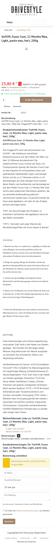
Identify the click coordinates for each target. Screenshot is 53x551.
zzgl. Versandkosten (17, 90)
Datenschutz (25, 538)
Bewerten (17, 106)
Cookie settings (11, 538)
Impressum (44, 538)
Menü (9, 22)
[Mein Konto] (41, 22)
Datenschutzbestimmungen (27, 510)
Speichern (9, 521)
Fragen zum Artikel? (14, 428)
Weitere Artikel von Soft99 (18, 431)
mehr (45, 123)
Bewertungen (8, 435)
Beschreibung (8, 118)
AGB (35, 538)
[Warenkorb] (48, 22)
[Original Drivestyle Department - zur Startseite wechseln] (26, 7)
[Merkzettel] (34, 22)
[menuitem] (7, 22)
